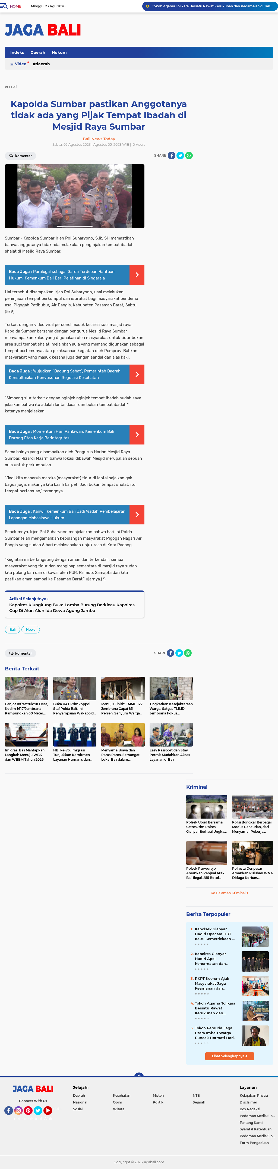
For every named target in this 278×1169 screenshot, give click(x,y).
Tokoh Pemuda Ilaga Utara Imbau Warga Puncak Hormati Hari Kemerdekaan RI (214, 1033)
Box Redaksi (250, 1109)
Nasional (80, 1102)
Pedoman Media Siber (258, 1116)
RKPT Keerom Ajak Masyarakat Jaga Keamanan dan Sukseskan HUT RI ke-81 (215, 983)
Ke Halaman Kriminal (228, 893)
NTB (196, 1095)
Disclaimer (248, 1102)
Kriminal (196, 787)
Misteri (158, 1095)
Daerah (37, 52)
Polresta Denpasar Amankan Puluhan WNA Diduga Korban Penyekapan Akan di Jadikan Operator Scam (252, 873)
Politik (158, 1102)
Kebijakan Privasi (254, 1095)
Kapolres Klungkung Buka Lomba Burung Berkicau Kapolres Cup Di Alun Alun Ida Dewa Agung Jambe (72, 607)
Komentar (23, 653)
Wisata (118, 1109)
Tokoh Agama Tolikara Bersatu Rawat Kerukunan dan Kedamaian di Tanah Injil (212, 6)
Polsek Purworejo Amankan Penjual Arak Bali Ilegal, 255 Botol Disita (205, 873)
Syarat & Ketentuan (255, 1129)
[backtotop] (139, 1077)
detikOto (61, 1108)
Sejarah (199, 1102)
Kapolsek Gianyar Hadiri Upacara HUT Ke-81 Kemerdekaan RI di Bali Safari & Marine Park (215, 934)
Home (15, 6)
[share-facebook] (171, 155)
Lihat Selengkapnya (228, 1056)
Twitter (40, 1117)
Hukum (59, 52)
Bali (12, 629)
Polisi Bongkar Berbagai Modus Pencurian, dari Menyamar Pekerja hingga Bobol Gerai (251, 827)
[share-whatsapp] (189, 155)
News (30, 629)
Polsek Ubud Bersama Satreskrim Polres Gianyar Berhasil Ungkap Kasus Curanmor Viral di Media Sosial (206, 827)
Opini (117, 1102)
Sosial (78, 1109)
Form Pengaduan (254, 1143)
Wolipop (51, 1118)
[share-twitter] (180, 155)
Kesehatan (121, 1095)
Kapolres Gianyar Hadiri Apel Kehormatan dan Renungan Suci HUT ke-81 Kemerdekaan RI (215, 959)
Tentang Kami (251, 1123)
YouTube (51, 1117)
